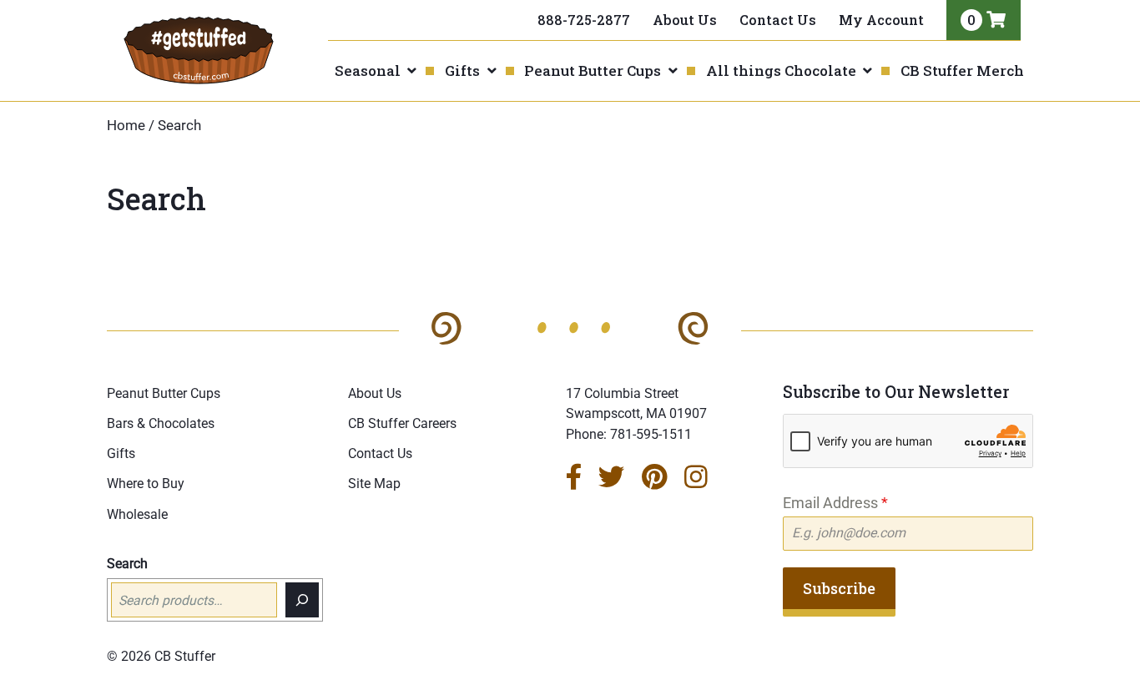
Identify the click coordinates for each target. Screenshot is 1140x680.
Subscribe (839, 588)
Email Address (835, 502)
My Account (881, 19)
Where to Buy (145, 483)
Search (127, 564)
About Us (685, 19)
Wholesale (137, 514)
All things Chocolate (781, 70)
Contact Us (777, 19)
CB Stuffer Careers (402, 423)
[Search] (302, 599)
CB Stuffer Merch (962, 70)
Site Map (374, 483)
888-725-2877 (583, 19)
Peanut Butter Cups (592, 70)
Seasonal (368, 70)
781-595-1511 (651, 434)
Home (126, 125)
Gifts (462, 70)
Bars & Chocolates (160, 423)
